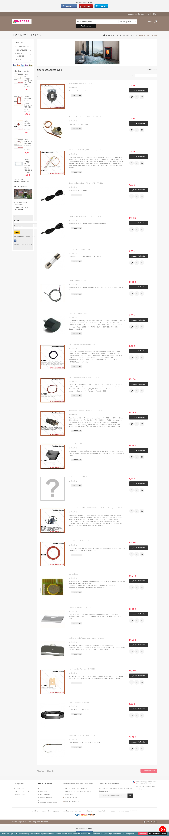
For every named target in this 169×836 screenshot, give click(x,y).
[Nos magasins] (23, 194)
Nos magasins (21, 187)
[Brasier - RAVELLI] (52, 456)
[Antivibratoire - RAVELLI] (52, 489)
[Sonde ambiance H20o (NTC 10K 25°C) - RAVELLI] (52, 229)
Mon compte (45, 783)
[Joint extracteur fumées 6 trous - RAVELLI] (18, 143)
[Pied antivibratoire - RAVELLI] (52, 325)
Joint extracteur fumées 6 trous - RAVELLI (28, 144)
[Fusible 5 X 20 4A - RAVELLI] (52, 261)
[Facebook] (15, 241)
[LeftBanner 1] (23, 65)
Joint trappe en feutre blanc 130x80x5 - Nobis (28, 166)
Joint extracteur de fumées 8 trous (81, 541)
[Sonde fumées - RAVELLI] (52, 293)
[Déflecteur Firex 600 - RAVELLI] (52, 619)
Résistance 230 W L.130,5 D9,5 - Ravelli (82, 735)
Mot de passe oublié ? (23, 244)
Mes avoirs (42, 792)
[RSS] (151, 821)
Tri (133, 76)
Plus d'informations (157, 834)
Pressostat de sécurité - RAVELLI (80, 83)
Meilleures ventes (21, 71)
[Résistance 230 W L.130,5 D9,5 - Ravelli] (52, 748)
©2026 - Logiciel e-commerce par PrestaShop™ (30, 822)
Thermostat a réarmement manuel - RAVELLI (85, 117)
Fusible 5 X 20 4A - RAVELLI (79, 249)
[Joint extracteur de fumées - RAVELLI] (52, 357)
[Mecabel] (22, 21)
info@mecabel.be (72, 801)
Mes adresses (44, 794)
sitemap (133, 811)
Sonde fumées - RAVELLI (78, 280)
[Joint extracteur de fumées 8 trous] (52, 554)
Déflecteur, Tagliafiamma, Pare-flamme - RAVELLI (86, 638)
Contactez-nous (67, 811)
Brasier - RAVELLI (75, 444)
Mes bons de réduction (47, 803)
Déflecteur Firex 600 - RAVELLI (80, 607)
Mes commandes (45, 789)
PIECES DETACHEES (22, 46)
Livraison (78, 811)
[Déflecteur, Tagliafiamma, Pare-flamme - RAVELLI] (52, 650)
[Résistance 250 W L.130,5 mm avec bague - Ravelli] (52, 163)
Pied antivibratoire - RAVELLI (79, 313)
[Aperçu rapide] (142, 97)
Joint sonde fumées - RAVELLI (27, 125)
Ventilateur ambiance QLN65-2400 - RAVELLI (85, 410)
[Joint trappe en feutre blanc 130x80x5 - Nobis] (18, 164)
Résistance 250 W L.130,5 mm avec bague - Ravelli (87, 150)
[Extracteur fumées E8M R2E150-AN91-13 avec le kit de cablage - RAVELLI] (52, 520)
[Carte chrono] (52, 587)
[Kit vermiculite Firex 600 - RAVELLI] (52, 682)
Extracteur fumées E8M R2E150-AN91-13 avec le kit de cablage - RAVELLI (95, 508)
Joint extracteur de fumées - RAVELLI (82, 344)
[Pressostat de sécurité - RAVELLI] (52, 96)
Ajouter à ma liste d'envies (131, 97)
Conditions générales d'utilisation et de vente (102, 811)
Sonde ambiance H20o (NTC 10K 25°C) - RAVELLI (86, 216)
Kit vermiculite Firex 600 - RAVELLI (82, 669)
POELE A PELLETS (21, 50)
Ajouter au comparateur (136, 97)
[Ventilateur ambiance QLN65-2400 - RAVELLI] (52, 423)
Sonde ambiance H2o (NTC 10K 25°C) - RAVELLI (86, 183)
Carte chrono (73, 574)
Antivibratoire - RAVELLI (78, 477)
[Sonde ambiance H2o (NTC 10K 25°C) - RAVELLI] (52, 196)
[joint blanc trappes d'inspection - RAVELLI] (18, 78)
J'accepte (142, 834)
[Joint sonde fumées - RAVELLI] (18, 125)
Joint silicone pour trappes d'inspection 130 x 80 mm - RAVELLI (28, 104)
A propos (125, 811)
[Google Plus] (155, 821)
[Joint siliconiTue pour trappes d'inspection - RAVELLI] (18, 101)
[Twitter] (148, 821)
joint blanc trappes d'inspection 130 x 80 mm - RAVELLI (28, 80)
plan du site (151, 14)
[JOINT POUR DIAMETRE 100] (52, 715)
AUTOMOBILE (20, 60)
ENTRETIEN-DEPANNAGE (19, 55)
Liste (42, 76)
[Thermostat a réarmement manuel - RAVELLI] (52, 129)
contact (141, 14)
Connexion (132, 14)
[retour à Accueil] (104, 35)
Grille (38, 76)
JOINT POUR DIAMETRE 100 (79, 702)
